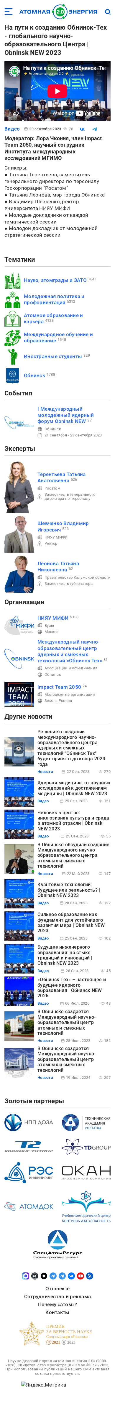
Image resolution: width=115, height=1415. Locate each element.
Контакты (57, 1312)
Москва (52, 631)
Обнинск (34, 375)
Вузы (49, 625)
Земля (51, 700)
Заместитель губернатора (69, 583)
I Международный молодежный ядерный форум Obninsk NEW (65, 415)
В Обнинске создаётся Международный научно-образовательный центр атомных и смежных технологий (66, 1022)
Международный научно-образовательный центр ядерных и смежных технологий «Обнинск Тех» (69, 651)
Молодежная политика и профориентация (54, 299)
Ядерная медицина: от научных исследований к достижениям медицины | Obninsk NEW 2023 (73, 788)
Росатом (52, 488)
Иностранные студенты (53, 356)
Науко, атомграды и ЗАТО (55, 280)
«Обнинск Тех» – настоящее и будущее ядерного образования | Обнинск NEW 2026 (71, 987)
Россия (65, 700)
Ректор (51, 543)
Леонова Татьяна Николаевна (58, 567)
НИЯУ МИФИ (56, 537)
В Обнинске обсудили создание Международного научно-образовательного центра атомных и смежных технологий (73, 855)
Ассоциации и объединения (71, 668)
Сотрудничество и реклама (57, 1296)
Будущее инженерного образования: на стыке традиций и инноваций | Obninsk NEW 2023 (64, 955)
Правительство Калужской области (78, 577)
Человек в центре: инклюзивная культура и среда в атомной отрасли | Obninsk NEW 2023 (73, 821)
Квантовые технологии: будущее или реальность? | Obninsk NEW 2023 (68, 890)
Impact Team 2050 (59, 687)
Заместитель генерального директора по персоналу (70, 496)
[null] (82, 129)
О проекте (57, 1289)
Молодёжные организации (70, 694)
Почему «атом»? (57, 1304)
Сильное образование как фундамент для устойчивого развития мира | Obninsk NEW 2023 (71, 922)
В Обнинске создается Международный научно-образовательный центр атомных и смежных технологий (66, 1059)
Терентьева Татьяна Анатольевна (61, 477)
